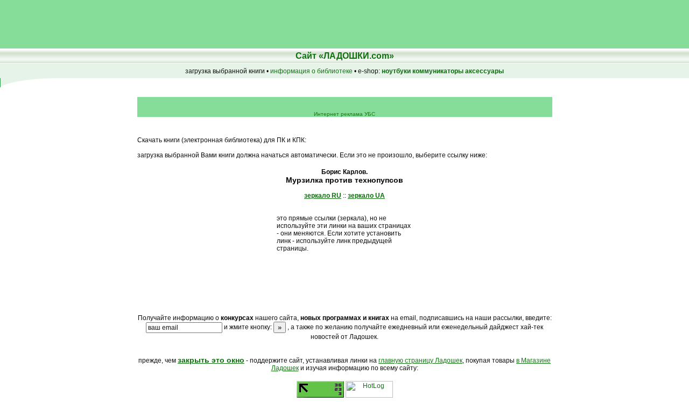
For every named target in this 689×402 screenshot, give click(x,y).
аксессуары (484, 71)
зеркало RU (322, 195)
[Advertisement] (196, 24)
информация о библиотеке (311, 71)
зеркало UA (366, 195)
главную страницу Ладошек (420, 360)
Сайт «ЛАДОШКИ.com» (345, 55)
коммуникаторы (437, 71)
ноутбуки (396, 71)
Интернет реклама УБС (344, 114)
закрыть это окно (211, 360)
